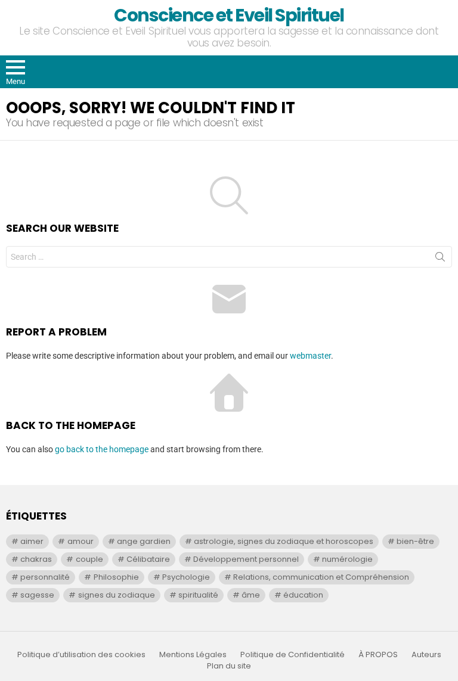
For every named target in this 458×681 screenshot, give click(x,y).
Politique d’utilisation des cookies (81, 655)
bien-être (415, 541)
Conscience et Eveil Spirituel (229, 15)
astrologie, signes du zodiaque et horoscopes (283, 541)
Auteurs (426, 655)
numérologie (347, 559)
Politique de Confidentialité (292, 655)
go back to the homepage (101, 449)
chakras (36, 559)
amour (80, 541)
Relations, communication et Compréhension (321, 577)
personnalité (45, 577)
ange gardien (144, 541)
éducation (303, 595)
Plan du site (229, 666)
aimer (32, 541)
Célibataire (148, 559)
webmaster (310, 355)
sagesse (37, 595)
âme (251, 595)
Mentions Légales (193, 655)
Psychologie (186, 577)
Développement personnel (246, 559)
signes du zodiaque (116, 595)
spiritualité (198, 595)
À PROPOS (378, 655)
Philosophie (116, 577)
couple (89, 559)
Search (440, 259)
